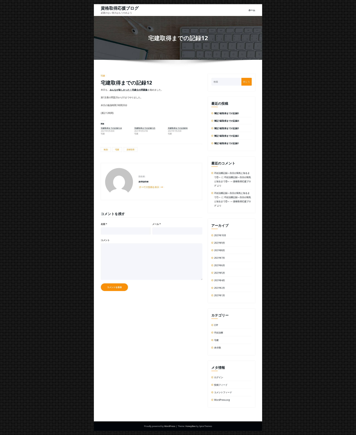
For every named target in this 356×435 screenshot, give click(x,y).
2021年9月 (219, 242)
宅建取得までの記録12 (126, 82)
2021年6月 (219, 265)
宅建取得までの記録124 (111, 128)
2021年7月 (219, 257)
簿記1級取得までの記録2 (226, 135)
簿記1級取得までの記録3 (226, 128)
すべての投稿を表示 (149, 187)
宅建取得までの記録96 (178, 128)
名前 (104, 224)
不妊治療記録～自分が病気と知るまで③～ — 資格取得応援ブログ (232, 181)
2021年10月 (220, 235)
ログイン (218, 377)
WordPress (170, 426)
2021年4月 (219, 280)
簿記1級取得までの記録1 (226, 143)
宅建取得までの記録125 (144, 128)
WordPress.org (222, 399)
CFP (216, 325)
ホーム (252, 10)
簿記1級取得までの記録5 (226, 113)
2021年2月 (219, 287)
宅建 (103, 75)
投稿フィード (221, 384)
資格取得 (130, 149)
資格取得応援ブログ (120, 8)
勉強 (106, 149)
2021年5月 (219, 272)
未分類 (217, 347)
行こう (246, 81)
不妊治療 (218, 332)
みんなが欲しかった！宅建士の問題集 (129, 89)
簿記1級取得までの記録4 (226, 120)
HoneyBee (190, 426)
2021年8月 (219, 250)
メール (156, 224)
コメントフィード (223, 392)
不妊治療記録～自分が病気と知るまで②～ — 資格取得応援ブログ (232, 201)
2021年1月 (219, 295)
